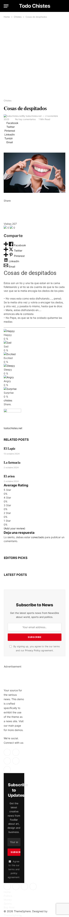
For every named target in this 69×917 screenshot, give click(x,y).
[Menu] (6, 6)
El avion (9, 476)
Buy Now (9, 907)
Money (8, 899)
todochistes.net (34, 116)
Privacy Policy (32, 650)
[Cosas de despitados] (34, 173)
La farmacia (12, 462)
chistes (8, 400)
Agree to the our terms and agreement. (14, 869)
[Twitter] (5, 208)
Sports (8, 903)
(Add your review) (14, 528)
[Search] (63, 6)
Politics (8, 895)
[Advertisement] (34, 59)
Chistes (18, 16)
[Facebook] (5, 204)
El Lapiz (9, 448)
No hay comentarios (25, 119)
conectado (37, 537)
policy (14, 873)
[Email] (5, 219)
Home (7, 16)
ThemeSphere (12, 915)
